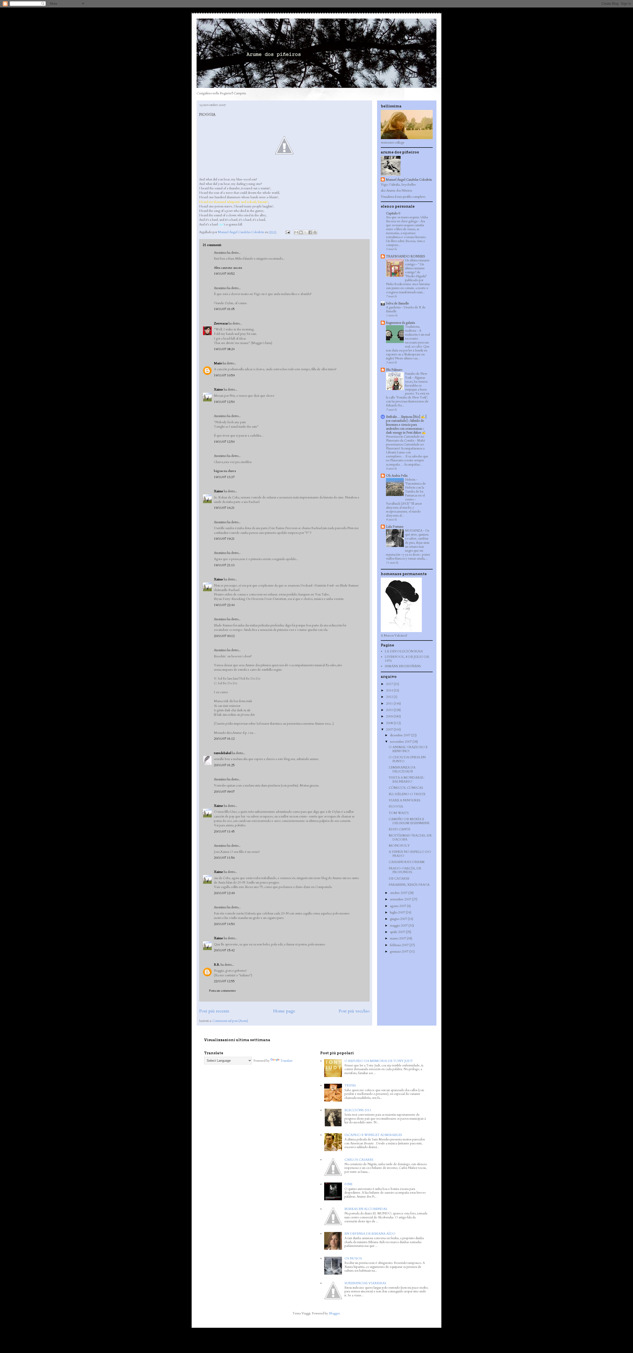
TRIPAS (350, 1085)
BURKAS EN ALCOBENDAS (365, 1209)
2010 (390, 710)
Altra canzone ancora (228, 268)
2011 (390, 703)
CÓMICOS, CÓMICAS (406, 788)
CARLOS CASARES (358, 1159)
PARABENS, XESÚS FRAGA (409, 885)
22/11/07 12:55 (224, 981)
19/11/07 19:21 (224, 539)
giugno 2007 (399, 919)
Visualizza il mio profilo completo (403, 197)
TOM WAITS (399, 813)
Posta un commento (222, 990)
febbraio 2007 (399, 945)
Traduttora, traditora (412, 329)
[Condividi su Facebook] (310, 232)
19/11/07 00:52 (224, 273)
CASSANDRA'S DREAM (407, 862)
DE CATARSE (399, 878)
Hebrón (410, 480)
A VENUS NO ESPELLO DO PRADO (410, 854)
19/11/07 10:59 (224, 375)
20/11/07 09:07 (224, 791)
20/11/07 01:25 (224, 765)
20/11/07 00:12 (224, 636)
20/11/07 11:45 (224, 831)
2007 (390, 729)
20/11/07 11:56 (224, 858)
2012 (390, 697)
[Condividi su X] (305, 232)
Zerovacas (221, 323)
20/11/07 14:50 (224, 924)
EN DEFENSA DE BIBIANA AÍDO (369, 1233)
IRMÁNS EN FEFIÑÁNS (403, 666)
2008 (390, 723)
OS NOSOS (353, 1258)
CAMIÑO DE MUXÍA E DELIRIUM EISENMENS (409, 821)
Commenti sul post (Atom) (230, 1021)
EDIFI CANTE (399, 829)
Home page (284, 1011)
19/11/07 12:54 (224, 402)
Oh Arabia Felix (396, 475)
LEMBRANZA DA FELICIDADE (402, 769)
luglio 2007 (398, 912)
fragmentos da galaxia (400, 322)
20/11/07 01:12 (224, 739)
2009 (390, 716)
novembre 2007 (401, 741)
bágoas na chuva (225, 471)
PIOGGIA (396, 806)
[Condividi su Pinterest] (315, 232)
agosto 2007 (398, 906)
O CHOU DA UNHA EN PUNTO (407, 759)
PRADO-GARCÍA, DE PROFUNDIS (405, 870)
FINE (348, 1184)
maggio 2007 (399, 925)
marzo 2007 (398, 938)
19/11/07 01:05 (224, 309)
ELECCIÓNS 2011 (357, 1110)
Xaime (218, 389)
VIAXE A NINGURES (404, 800)
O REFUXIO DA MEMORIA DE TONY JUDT (378, 1061)
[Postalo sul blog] (300, 232)
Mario (218, 363)
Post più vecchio (354, 1011)
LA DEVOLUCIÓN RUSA (404, 651)
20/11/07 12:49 (224, 893)
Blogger (334, 1313)
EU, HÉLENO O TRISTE (407, 794)
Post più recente (214, 1011)
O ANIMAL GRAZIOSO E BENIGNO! (408, 749)
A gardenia (393, 307)
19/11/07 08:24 (224, 349)
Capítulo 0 (393, 213)
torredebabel (222, 753)
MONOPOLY (399, 845)
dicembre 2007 (400, 735)
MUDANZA (414, 531)
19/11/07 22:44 (224, 605)
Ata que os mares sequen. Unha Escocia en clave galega (407, 219)
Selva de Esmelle (397, 303)
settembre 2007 (401, 899)
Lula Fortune (395, 526)
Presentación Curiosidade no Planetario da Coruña (405, 439)
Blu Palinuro (394, 370)
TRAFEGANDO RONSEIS (405, 256)
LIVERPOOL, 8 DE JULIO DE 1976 (407, 659)
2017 (390, 684)
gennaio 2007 (399, 951)
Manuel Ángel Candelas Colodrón (409, 179)
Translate (286, 1060)
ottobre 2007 (399, 893)
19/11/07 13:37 (224, 477)
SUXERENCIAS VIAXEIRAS (365, 1283)
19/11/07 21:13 (224, 565)
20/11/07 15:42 (224, 950)
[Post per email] (287, 232)
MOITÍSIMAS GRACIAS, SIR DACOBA (410, 837)
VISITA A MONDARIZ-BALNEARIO (407, 779)
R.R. (217, 964)
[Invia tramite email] (296, 232)
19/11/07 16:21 (224, 508)
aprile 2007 (398, 932)
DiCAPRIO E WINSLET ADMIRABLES (373, 1135)
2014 (390, 690)
